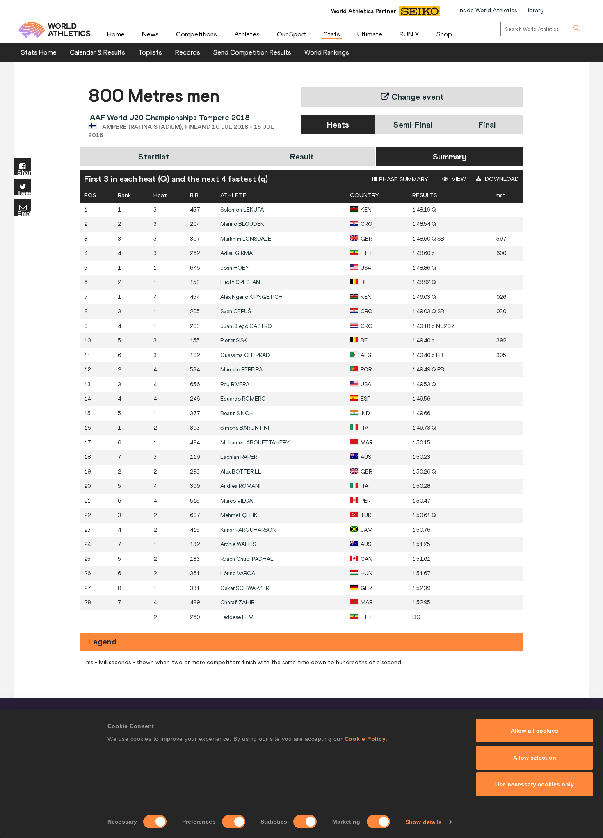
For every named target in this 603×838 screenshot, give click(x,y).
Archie (238, 544)
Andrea (240, 486)
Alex (240, 471)
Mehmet (239, 515)
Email (24, 213)
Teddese (237, 617)
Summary (449, 156)
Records (187, 52)
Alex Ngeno (251, 297)
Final (487, 124)
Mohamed (255, 442)
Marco (236, 500)
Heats (338, 124)
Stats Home (39, 52)
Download (501, 178)
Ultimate (369, 34)
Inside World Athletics (488, 10)
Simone (244, 427)
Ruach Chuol (247, 559)
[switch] (233, 821)
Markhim (245, 238)
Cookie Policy (365, 739)
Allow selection (534, 757)
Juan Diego (246, 326)
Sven (235, 311)
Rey (234, 384)
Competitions (196, 34)
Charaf (237, 602)
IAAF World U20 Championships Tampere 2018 (168, 117)
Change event (416, 96)
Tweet (24, 192)
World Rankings (326, 52)
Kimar (248, 529)
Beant (237, 413)
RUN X (409, 34)
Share (24, 172)
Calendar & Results (97, 52)
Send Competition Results (252, 52)
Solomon (242, 209)
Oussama (245, 355)
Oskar (244, 588)
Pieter (233, 340)
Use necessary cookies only (534, 784)
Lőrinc (237, 573)
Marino (242, 224)
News (150, 34)
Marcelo (241, 369)
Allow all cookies (534, 730)
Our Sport (291, 34)
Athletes (247, 34)
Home (116, 34)
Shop (444, 34)
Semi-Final (412, 124)
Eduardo (243, 398)
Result (302, 156)
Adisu (236, 253)
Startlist (153, 156)
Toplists (150, 52)
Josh (234, 267)
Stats (332, 34)
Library (534, 10)
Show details (423, 822)
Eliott (240, 282)
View (458, 178)
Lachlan (238, 456)
